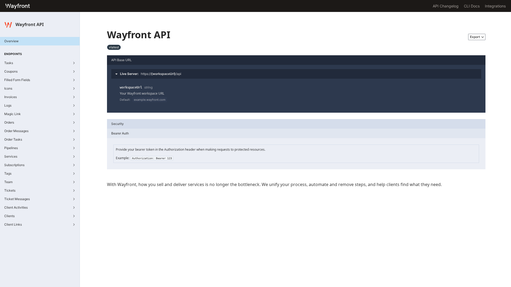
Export (475, 37)
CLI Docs (472, 6)
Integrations (495, 6)
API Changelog (446, 6)
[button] (296, 74)
